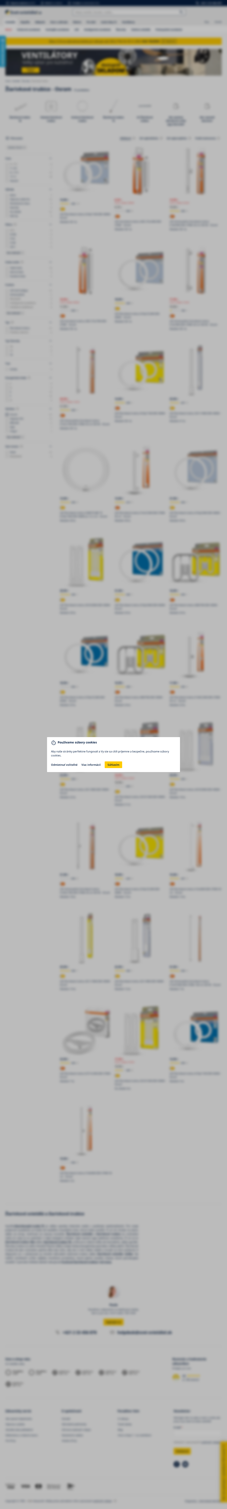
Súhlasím (113, 765)
